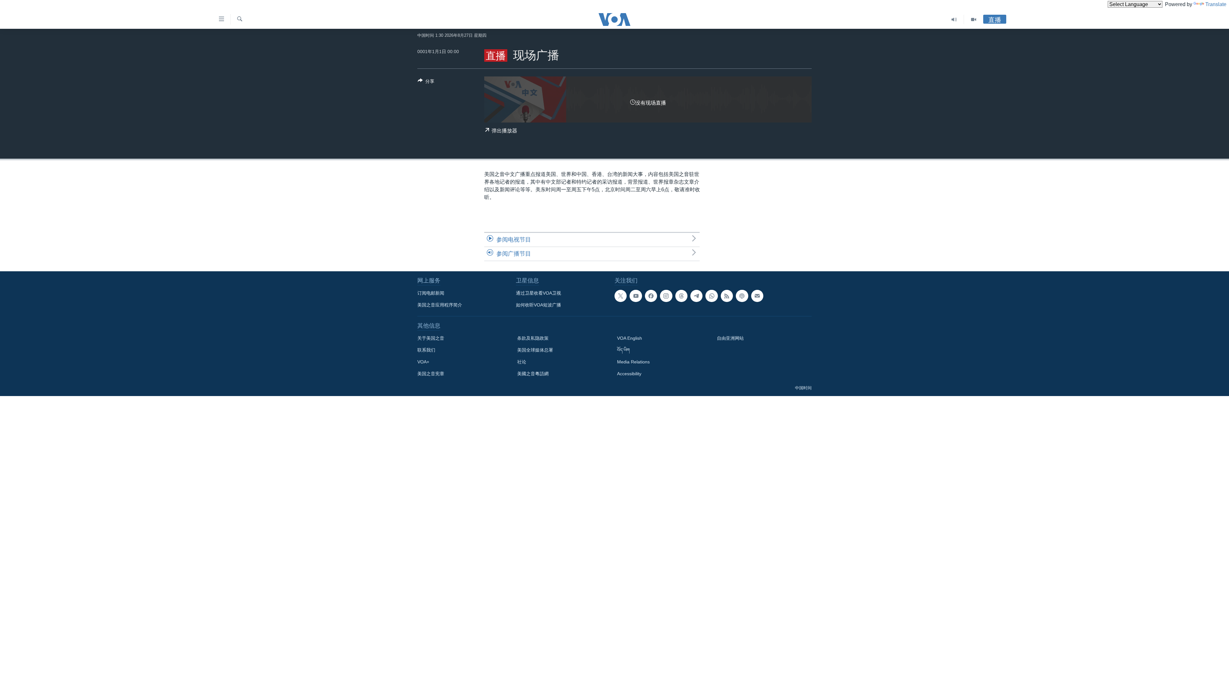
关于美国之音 (430, 338)
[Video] (973, 19)
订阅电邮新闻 (430, 293)
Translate (1215, 4)
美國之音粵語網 (533, 373)
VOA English (629, 338)
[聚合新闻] (727, 296)
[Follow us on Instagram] (666, 296)
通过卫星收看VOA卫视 (538, 293)
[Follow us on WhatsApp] (711, 296)
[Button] (426, 82)
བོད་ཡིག (623, 350)
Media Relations (633, 361)
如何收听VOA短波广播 (538, 304)
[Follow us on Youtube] (636, 296)
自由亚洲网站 (730, 338)
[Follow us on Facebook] (651, 296)
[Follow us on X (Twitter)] (620, 296)
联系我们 (426, 350)
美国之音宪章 (430, 373)
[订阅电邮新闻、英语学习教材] (757, 296)
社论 (521, 361)
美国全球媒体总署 (535, 350)
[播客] (742, 296)
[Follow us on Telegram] (696, 296)
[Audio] (954, 19)
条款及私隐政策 (533, 338)
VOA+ (423, 361)
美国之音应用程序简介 (439, 304)
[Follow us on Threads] (681, 296)
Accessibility (629, 373)
